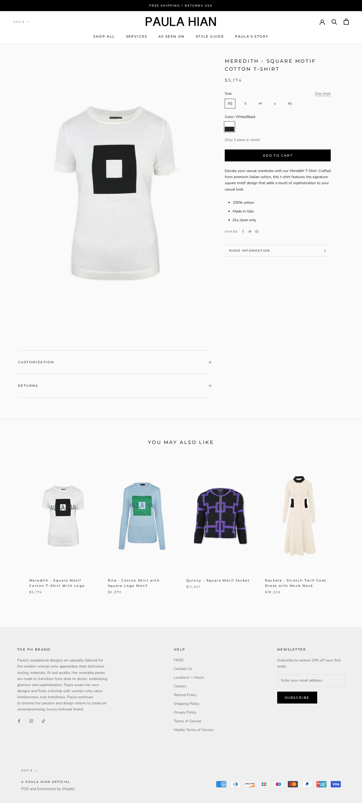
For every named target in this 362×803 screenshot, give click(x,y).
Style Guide (210, 36)
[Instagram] (31, 721)
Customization (36, 362)
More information (249, 250)
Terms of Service (187, 721)
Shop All (104, 36)
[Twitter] (249, 231)
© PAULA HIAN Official (45, 782)
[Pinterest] (256, 231)
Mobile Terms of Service (193, 729)
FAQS (179, 660)
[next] (345, 529)
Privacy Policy (185, 712)
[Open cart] (346, 22)
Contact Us (183, 668)
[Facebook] (243, 231)
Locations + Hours (189, 677)
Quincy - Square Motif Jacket (218, 580)
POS (25, 788)
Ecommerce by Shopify (56, 788)
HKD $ (18, 22)
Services (136, 36)
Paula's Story (251, 36)
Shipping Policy (186, 703)
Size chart (323, 93)
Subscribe (297, 698)
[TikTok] (43, 721)
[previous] (17, 529)
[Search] (334, 21)
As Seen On (171, 36)
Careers (180, 686)
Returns (28, 386)
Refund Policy (185, 694)
